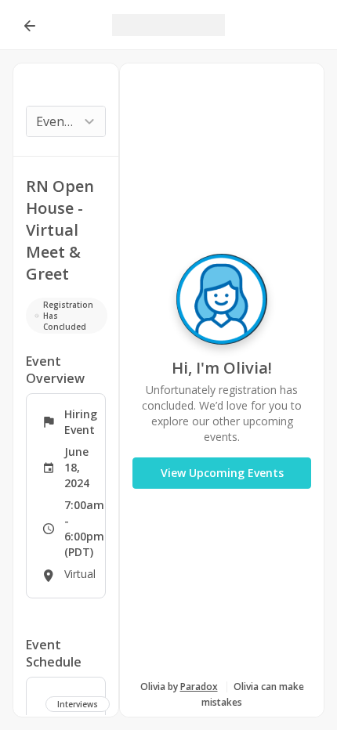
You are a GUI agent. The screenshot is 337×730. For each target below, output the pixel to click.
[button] (29, 25)
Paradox (199, 686)
